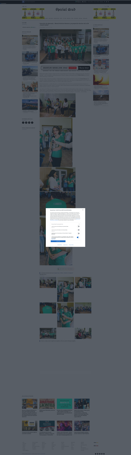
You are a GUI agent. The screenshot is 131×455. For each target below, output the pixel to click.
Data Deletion (60, 244)
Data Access (65, 244)
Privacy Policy (71, 244)
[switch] (78, 226)
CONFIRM (58, 241)
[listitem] (65, 224)
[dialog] (65, 227)
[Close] (83, 210)
